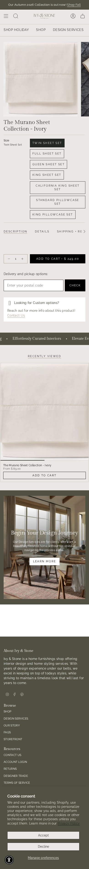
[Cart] (82, 16)
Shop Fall (74, 4)
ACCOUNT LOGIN (15, 762)
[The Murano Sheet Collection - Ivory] (44, 412)
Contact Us (16, 315)
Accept (43, 835)
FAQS (7, 732)
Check (75, 285)
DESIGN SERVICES (16, 718)
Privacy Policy (69, 823)
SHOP (7, 711)
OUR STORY (12, 725)
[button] (9, 859)
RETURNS (10, 768)
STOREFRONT (13, 739)
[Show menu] (5, 16)
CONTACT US (12, 755)
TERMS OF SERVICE (17, 782)
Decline (43, 846)
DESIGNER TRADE (16, 776)
